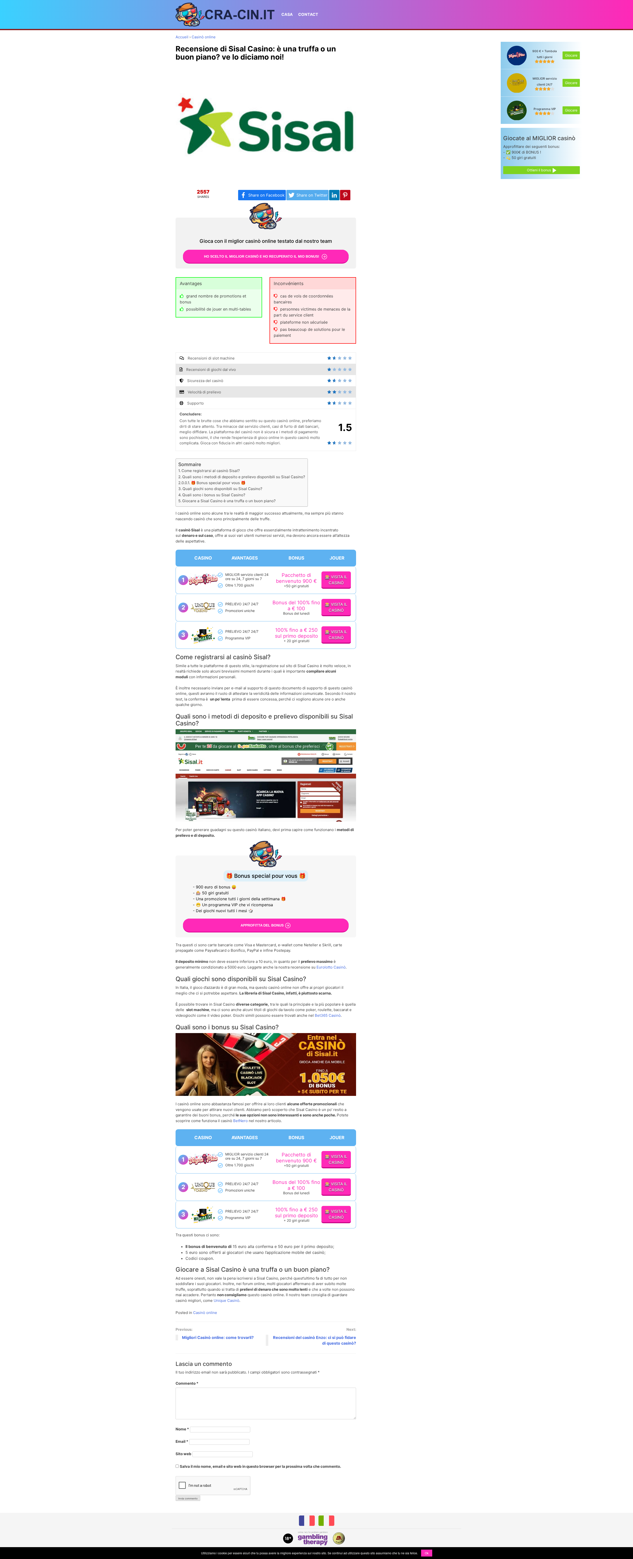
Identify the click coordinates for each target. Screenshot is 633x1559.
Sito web (183, 1453)
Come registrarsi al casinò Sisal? (210, 470)
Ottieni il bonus (539, 170)
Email (182, 1441)
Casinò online (205, 1312)
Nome (182, 1429)
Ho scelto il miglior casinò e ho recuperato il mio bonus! (262, 256)
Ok (427, 1553)
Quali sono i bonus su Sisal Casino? (213, 495)
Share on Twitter (311, 195)
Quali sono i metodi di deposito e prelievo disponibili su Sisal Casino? (243, 476)
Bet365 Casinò (328, 1015)
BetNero (240, 1120)
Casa (287, 14)
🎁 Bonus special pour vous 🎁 (218, 482)
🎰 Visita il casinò (336, 579)
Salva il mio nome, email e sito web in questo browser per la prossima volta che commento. (260, 1466)
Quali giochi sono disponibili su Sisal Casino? (222, 488)
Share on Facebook (266, 195)
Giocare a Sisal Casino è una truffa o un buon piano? (229, 500)
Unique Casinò (226, 1300)
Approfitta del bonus (262, 925)
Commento (187, 1383)
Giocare (571, 55)
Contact (308, 14)
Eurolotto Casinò (331, 967)
